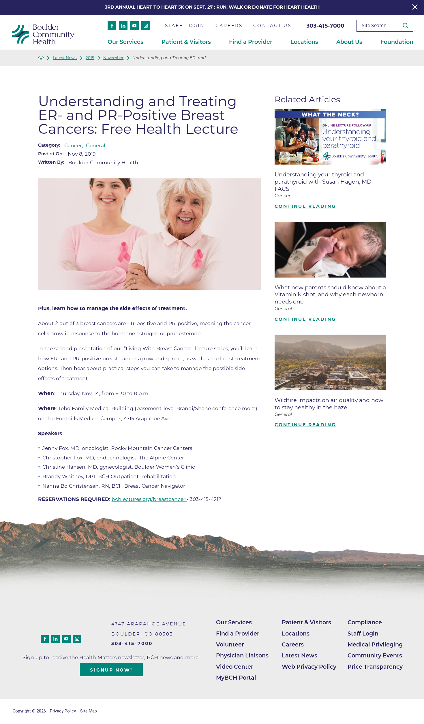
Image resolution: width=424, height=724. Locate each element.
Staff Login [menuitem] (185, 25)
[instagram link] (145, 25)
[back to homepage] (41, 58)
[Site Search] (408, 26)
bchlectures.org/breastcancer (149, 499)
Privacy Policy (63, 711)
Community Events (375, 655)
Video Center (234, 666)
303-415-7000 (325, 25)
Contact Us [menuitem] (272, 25)
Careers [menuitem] (229, 25)
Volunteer (230, 644)
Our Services (234, 622)
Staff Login (363, 633)
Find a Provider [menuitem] (250, 41)
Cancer (73, 145)
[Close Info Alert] (415, 7)
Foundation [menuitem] (396, 41)
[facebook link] (112, 25)
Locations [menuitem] (304, 41)
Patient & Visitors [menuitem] (186, 41)
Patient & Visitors (306, 622)
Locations (295, 633)
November (113, 58)
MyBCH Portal (236, 677)
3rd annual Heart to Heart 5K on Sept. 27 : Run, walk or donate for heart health (212, 7)
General (95, 145)
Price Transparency (375, 666)
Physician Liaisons (242, 655)
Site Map (88, 711)
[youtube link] (134, 25)
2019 (90, 58)
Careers (293, 644)
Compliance (365, 622)
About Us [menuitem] (349, 41)
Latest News (65, 58)
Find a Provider (237, 633)
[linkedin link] (123, 25)
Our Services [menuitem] (125, 41)
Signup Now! (111, 670)
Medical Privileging (375, 644)
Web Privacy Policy (309, 666)
